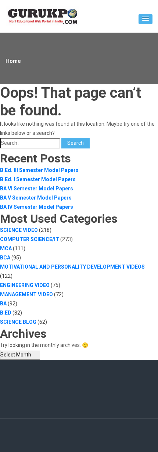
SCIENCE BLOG (18, 322)
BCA (5, 258)
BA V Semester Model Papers (36, 198)
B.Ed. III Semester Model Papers (39, 170)
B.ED (5, 313)
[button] (145, 19)
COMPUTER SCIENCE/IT (29, 239)
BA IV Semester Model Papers (36, 207)
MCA (6, 248)
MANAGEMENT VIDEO (26, 294)
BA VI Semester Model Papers (36, 188)
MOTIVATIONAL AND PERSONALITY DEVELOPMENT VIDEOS (72, 267)
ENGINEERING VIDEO (25, 285)
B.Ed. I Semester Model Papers (38, 179)
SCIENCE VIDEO (19, 230)
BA (3, 303)
